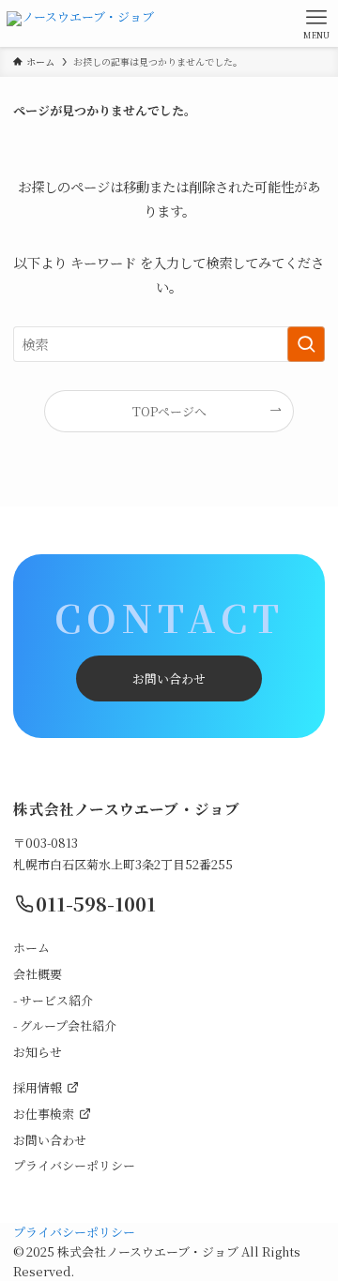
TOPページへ (169, 411)
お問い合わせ (169, 678)
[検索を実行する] (306, 344)
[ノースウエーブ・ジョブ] (80, 23)
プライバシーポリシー (74, 1232)
